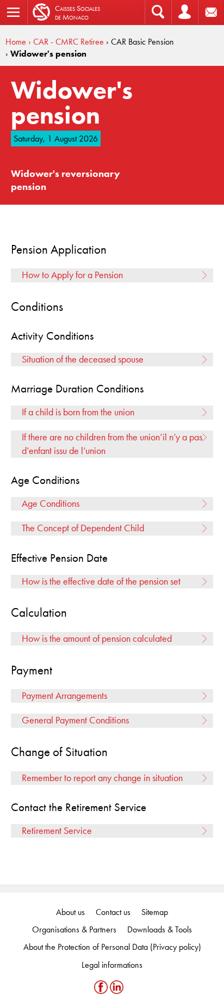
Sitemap (154, 912)
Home (15, 41)
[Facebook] (102, 987)
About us (70, 912)
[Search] (158, 12)
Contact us (113, 912)
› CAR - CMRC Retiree (66, 41)
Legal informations (112, 965)
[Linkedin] (116, 987)
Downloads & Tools (159, 929)
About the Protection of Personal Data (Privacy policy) (112, 947)
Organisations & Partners (74, 929)
